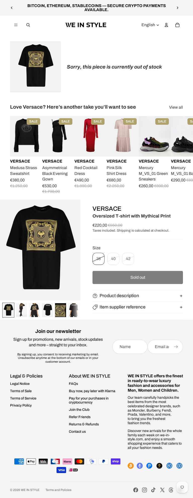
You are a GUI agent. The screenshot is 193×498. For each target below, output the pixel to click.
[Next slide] (177, 7)
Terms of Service (23, 398)
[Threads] (171, 490)
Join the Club (79, 410)
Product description (119, 295)
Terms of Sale (21, 391)
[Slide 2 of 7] (21, 310)
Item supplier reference (123, 306)
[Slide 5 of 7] (60, 310)
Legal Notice (20, 384)
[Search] (28, 24)
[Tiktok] (153, 490)
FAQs (73, 384)
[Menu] (16, 25)
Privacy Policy (21, 405)
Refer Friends (79, 417)
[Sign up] (176, 347)
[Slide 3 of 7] (34, 310)
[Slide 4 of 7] (47, 310)
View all (176, 107)
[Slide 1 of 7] (8, 310)
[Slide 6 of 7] (73, 310)
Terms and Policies (58, 490)
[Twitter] (162, 490)
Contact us (77, 431)
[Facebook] (136, 490)
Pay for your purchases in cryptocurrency (89, 400)
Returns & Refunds (84, 424)
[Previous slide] (11, 7)
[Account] (166, 24)
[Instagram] (144, 490)
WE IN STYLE (30, 490)
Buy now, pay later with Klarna (92, 391)
